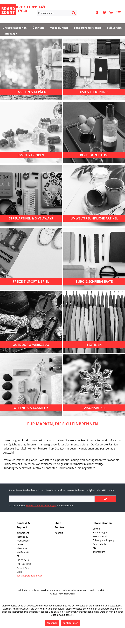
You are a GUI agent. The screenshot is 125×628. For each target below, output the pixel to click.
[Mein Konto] (97, 13)
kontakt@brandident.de (29, 575)
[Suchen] (73, 13)
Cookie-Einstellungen (100, 530)
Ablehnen (52, 622)
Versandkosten (72, 590)
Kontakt (59, 532)
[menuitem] (57, 13)
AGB (95, 547)
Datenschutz (99, 544)
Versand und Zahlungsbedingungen (100, 538)
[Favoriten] (104, 13)
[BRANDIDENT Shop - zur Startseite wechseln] (8, 9)
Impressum (99, 551)
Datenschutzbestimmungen (41, 505)
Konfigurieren (70, 622)
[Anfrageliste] (111, 13)
